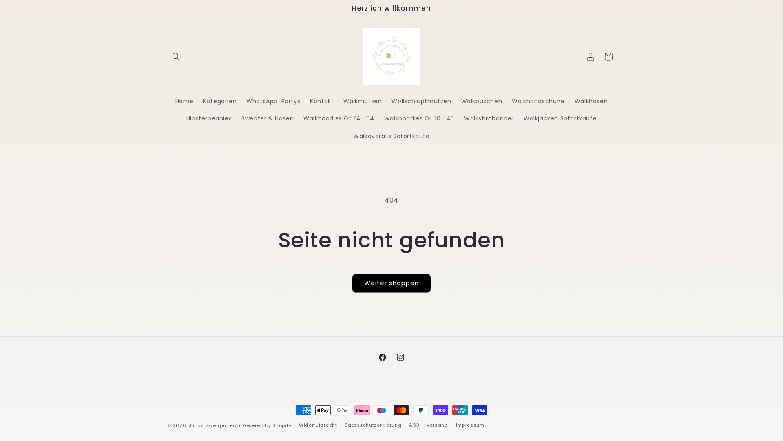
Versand (437, 425)
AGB (414, 425)
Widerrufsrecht (318, 425)
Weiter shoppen (391, 282)
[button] (176, 57)
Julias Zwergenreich (215, 425)
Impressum (470, 425)
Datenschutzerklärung (373, 425)
